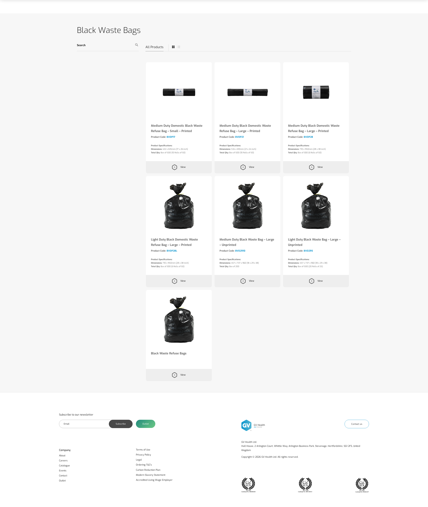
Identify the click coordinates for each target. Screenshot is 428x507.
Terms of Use (143, 449)
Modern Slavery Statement (150, 475)
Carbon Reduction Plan (148, 470)
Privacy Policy (143, 454)
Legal (139, 459)
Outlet (145, 423)
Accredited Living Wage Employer (154, 480)
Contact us (356, 424)
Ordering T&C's (144, 464)
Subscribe (121, 423)
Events (62, 470)
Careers (63, 460)
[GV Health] (253, 425)
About (62, 455)
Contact (63, 475)
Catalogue (64, 465)
